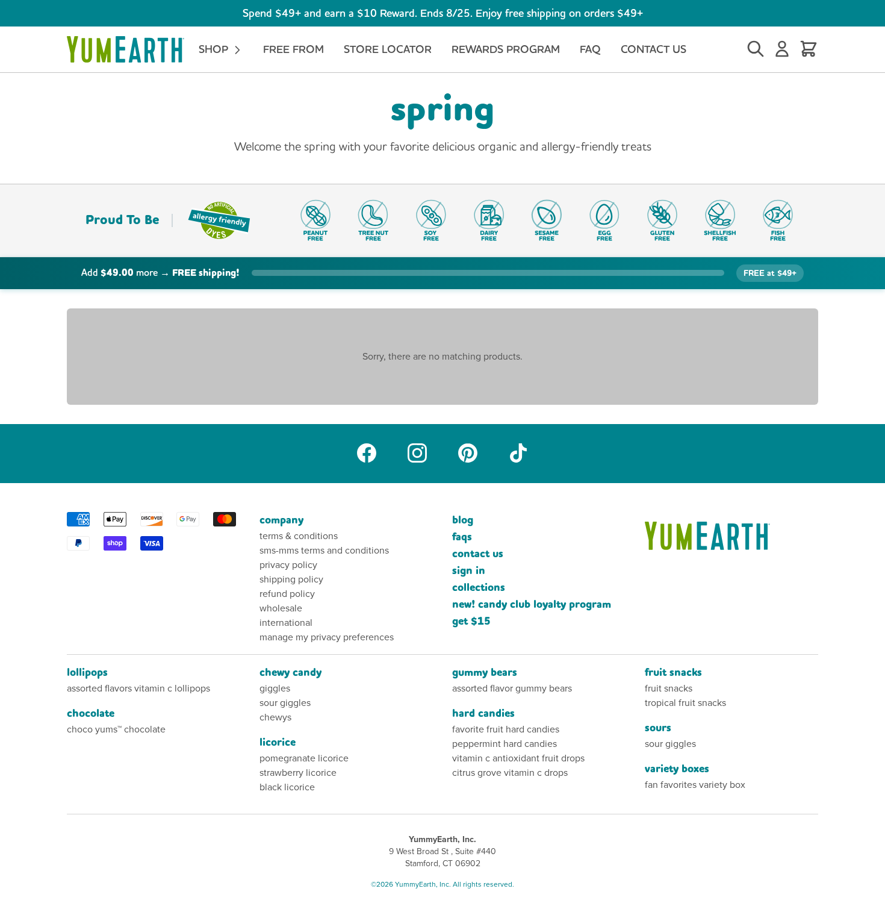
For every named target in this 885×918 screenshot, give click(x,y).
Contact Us (653, 49)
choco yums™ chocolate (116, 729)
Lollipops (87, 672)
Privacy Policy (288, 565)
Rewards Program (506, 49)
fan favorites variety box (695, 785)
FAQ (590, 49)
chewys (275, 717)
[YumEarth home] (731, 536)
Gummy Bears (484, 672)
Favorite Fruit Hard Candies (505, 729)
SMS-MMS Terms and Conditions (324, 550)
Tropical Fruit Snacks (685, 703)
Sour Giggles (285, 703)
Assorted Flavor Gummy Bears (512, 688)
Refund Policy (287, 594)
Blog (462, 520)
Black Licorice (287, 787)
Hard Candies (483, 713)
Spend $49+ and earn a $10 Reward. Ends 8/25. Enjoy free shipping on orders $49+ (443, 13)
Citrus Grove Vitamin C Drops (510, 772)
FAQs (462, 537)
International (285, 622)
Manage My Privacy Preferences (326, 637)
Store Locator (388, 49)
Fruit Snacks (673, 672)
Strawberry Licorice (298, 772)
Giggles (274, 688)
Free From (293, 49)
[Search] (755, 49)
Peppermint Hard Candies (504, 744)
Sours (658, 727)
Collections (478, 587)
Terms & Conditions (298, 536)
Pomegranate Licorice (304, 758)
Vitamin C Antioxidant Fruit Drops (518, 758)
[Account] (782, 49)
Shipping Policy (291, 579)
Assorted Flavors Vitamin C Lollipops (138, 688)
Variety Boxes (677, 768)
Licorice (277, 742)
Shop (215, 49)
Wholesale (280, 608)
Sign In (468, 570)
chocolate (90, 713)
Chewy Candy (290, 672)
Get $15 (471, 621)
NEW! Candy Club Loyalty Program (531, 604)
